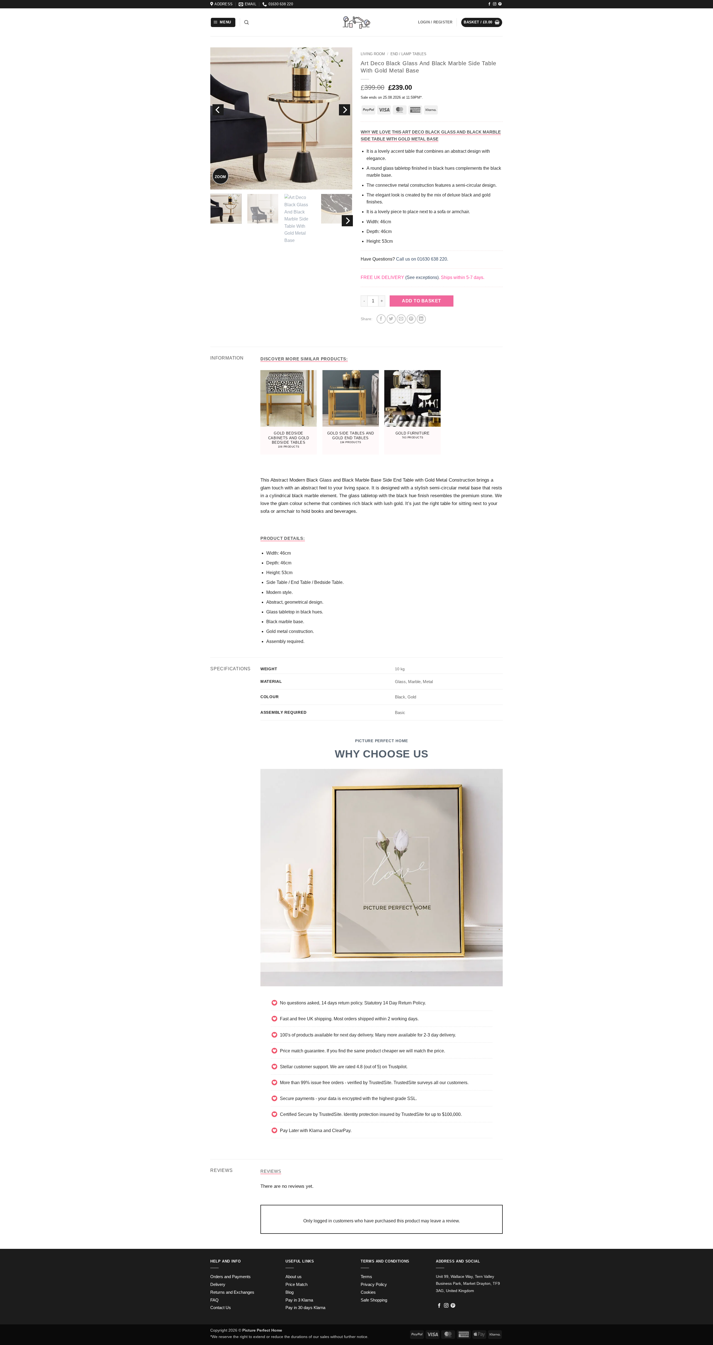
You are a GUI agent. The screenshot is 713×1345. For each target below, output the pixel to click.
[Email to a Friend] (401, 319)
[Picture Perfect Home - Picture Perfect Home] (356, 22)
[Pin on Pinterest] (411, 319)
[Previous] (218, 109)
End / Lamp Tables (408, 54)
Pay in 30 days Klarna (305, 1307)
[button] (223, 22)
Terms (366, 1276)
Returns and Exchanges (232, 1292)
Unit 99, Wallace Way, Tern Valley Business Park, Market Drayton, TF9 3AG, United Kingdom (468, 1283)
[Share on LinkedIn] (421, 319)
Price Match (296, 1284)
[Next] (344, 109)
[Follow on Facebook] (489, 4)
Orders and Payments (230, 1276)
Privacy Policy (374, 1284)
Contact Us (220, 1307)
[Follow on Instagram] (494, 4)
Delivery (217, 1284)
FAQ (214, 1300)
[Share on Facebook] (381, 319)
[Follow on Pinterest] (500, 4)
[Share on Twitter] (391, 319)
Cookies (368, 1292)
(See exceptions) (422, 277)
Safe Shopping (374, 1300)
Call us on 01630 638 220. (422, 259)
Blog (289, 1292)
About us (293, 1276)
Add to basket (421, 300)
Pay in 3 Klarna (299, 1300)
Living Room (373, 54)
